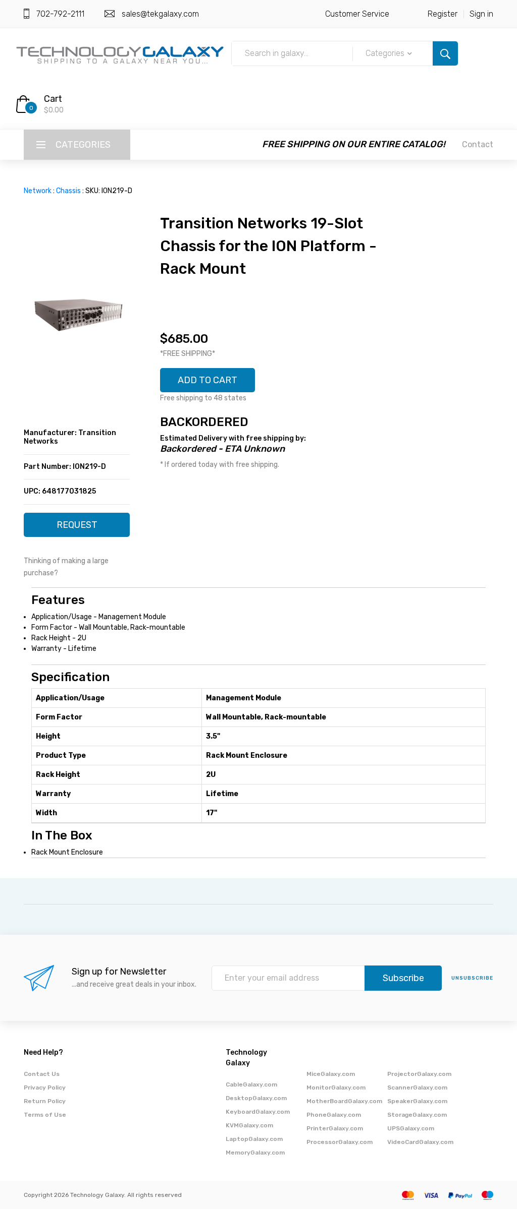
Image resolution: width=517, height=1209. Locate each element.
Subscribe (403, 978)
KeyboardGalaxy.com (258, 1111)
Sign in (481, 14)
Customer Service (357, 14)
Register (442, 14)
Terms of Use (45, 1114)
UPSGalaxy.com (410, 1128)
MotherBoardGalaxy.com (344, 1101)
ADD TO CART (207, 380)
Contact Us (42, 1073)
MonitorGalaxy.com (336, 1087)
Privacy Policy (45, 1087)
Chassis (68, 191)
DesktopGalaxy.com (256, 1098)
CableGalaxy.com (251, 1084)
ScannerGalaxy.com (417, 1087)
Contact (477, 144)
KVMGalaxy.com (249, 1125)
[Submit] (445, 53)
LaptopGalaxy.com (254, 1138)
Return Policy (45, 1101)
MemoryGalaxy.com (255, 1152)
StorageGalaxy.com (417, 1114)
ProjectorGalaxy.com (419, 1073)
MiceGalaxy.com (330, 1073)
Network (37, 191)
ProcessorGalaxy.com (339, 1141)
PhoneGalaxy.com (333, 1114)
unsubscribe (472, 978)
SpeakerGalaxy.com (417, 1101)
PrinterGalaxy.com (334, 1128)
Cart (53, 98)
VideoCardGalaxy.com (420, 1141)
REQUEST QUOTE (77, 528)
